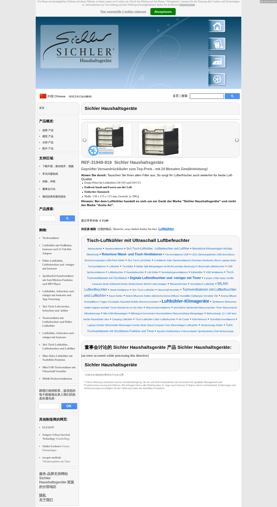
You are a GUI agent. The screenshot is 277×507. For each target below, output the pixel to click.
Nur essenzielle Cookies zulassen (123, 11)
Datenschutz (187, 4)
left (84, 140)
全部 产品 (47, 142)
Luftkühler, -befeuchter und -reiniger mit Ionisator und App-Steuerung (58, 295)
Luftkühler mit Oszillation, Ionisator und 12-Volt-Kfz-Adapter (57, 249)
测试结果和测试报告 (54, 196)
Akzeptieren (163, 11)
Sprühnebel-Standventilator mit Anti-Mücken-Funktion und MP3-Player (58, 279)
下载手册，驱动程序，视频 (58, 166)
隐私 (42, 495)
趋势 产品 (47, 130)
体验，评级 (48, 181)
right (237, 140)
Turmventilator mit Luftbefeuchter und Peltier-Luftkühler (57, 321)
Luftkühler (166, 229)
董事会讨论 (48, 189)
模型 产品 (47, 136)
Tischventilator (50, 238)
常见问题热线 (50, 173)
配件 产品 (47, 148)
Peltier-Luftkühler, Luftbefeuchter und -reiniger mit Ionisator (58, 264)
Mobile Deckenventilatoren (57, 378)
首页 (176, 96)
